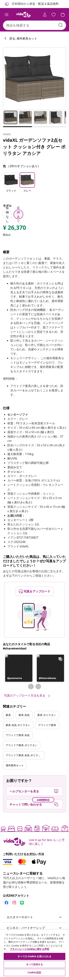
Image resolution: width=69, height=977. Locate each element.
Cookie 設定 (34, 972)
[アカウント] (45, 15)
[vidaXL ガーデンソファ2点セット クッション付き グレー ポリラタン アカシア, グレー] (34, 79)
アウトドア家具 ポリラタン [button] (21, 745)
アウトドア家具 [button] (47, 725)
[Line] (22, 903)
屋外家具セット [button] (15, 765)
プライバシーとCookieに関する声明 (29, 949)
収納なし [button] (7, 214)
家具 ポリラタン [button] (46, 715)
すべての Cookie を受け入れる (34, 956)
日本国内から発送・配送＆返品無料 (35, 4)
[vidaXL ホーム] (23, 14)
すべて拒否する (34, 964)
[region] (34, 953)
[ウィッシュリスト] (53, 15)
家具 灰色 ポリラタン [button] (18, 725)
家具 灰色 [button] (24, 715)
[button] (11, 185)
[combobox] (34, 25)
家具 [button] (8, 715)
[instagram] (14, 903)
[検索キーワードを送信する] (60, 25)
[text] (14, 228)
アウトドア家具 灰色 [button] (18, 735)
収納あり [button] (18, 214)
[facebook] (6, 903)
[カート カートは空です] (62, 15)
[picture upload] (34, 616)
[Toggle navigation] (6, 14)
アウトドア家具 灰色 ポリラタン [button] (24, 755)
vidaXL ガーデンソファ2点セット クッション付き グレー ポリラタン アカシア (34, 146)
